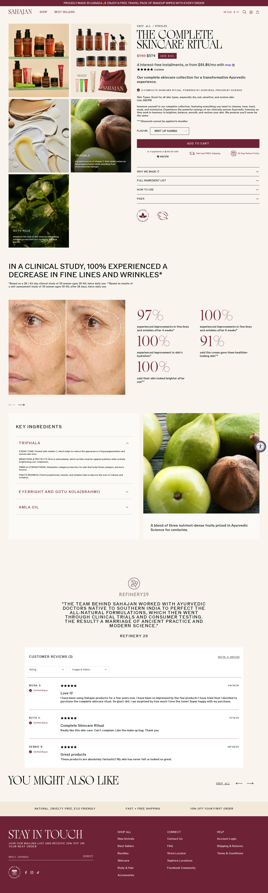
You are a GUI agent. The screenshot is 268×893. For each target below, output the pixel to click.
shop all (223, 783)
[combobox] (46, 669)
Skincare (123, 861)
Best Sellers (126, 846)
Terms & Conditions (230, 853)
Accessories (126, 875)
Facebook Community (181, 868)
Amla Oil (29, 507)
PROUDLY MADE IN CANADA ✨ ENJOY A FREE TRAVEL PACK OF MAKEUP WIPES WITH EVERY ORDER (134, 3)
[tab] (229, 657)
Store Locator (176, 853)
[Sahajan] (20, 12)
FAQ (170, 846)
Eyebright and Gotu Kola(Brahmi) (59, 492)
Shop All (144, 26)
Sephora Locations (179, 861)
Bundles (161, 26)
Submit (88, 856)
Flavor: (142, 131)
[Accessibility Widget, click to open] (260, 446)
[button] (244, 12)
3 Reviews (159, 69)
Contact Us (174, 839)
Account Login (226, 839)
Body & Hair (126, 868)
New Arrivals (126, 839)
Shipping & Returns (230, 846)
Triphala (29, 443)
